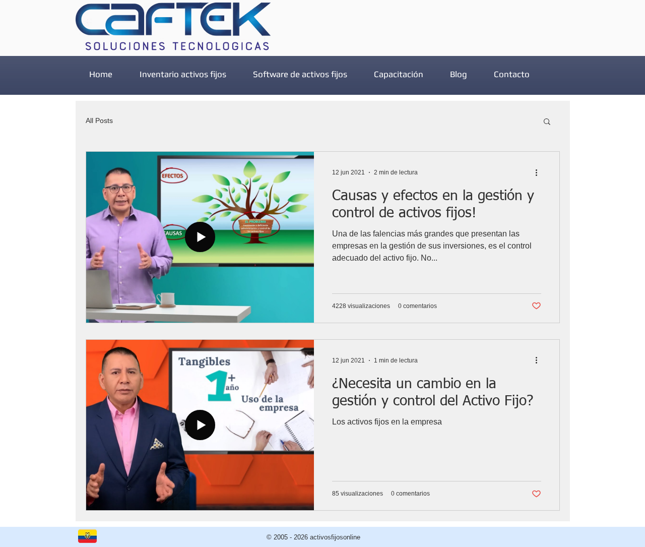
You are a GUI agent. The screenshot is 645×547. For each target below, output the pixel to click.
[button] (547, 122)
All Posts (99, 120)
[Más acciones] (540, 172)
